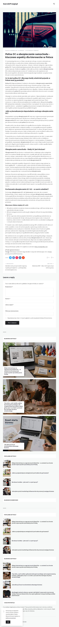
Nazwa (7, 298)
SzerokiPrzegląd (10, 4)
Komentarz (9, 287)
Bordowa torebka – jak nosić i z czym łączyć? (25, 482)
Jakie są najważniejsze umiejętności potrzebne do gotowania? (30, 473)
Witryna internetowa (11, 311)
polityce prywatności (11, 618)
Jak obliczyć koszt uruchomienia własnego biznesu (11, 446)
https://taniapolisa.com (41, 246)
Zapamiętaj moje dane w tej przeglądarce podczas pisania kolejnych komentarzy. (30, 318)
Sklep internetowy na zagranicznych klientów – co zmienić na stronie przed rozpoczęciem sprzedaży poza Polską (13, 371)
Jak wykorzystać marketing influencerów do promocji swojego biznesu (33, 491)
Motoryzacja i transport (32, 50)
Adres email (9, 304)
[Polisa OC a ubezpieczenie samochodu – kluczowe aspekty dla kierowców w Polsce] (5, 43)
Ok (8, 622)
